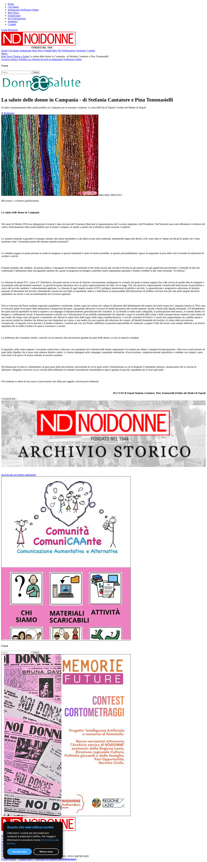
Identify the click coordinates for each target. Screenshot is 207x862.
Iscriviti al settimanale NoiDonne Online (61, 59)
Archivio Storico (10, 59)
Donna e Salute (21, 56)
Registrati (13, 29)
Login (4, 29)
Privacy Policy (8, 859)
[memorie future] (66, 815)
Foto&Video (14, 15)
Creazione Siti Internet (56, 859)
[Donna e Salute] (41, 91)
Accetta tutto (19, 851)
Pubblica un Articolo (30, 59)
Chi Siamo (13, 7)
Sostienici (13, 21)
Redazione (9, 113)
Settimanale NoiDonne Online (23, 9)
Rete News (13, 12)
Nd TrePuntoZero (17, 18)
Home (11, 4)
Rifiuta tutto (46, 851)
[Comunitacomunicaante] (66, 639)
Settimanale (26, 50)
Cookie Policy (25, 859)
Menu (4, 53)
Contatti (12, 24)
